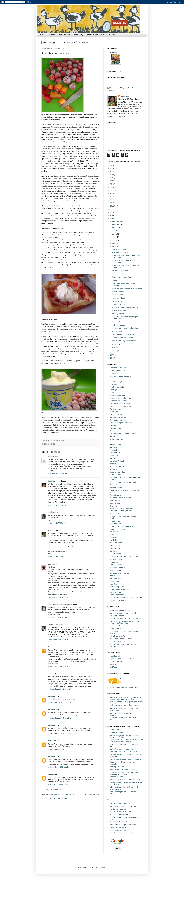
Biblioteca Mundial (116, 732)
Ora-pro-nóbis (117, 301)
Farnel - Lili (114, 456)
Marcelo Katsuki (115, 485)
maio (114, 243)
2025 (112, 168)
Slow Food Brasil (116, 565)
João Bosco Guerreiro (118, 466)
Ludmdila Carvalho (117, 475)
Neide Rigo (52, 530)
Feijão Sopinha (117, 295)
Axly (49, 564)
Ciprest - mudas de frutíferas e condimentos (125, 619)
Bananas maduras (118, 298)
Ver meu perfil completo (116, 116)
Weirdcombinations (117, 595)
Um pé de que (115, 664)
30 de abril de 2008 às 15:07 (58, 474)
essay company (65, 782)
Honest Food (114, 458)
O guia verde (114, 513)
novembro (116, 225)
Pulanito (113, 535)
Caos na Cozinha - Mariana (120, 403)
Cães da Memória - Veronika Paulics (123, 434)
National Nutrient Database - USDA (122, 769)
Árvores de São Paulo (118, 600)
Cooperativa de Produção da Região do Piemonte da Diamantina (124, 622)
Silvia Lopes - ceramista (118, 830)
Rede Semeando (116, 543)
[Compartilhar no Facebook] (51, 444)
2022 (112, 175)
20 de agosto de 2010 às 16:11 (59, 667)
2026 (112, 165)
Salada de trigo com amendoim (123, 338)
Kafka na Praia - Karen (118, 472)
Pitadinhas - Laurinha (117, 529)
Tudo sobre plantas (117, 587)
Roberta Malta (115, 546)
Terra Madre (114, 576)
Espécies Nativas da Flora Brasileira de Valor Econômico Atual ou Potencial (126, 741)
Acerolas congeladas (119, 249)
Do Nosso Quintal (116, 445)
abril (113, 247)
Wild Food (113, 667)
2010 (112, 212)
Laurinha (51, 456)
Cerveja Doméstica (117, 414)
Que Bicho (113, 540)
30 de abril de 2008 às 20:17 (58, 505)
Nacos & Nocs (115, 503)
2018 (112, 187)
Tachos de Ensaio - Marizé (119, 573)
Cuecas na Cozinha (117, 431)
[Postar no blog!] (46, 444)
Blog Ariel (113, 393)
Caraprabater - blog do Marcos (121, 406)
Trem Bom (113, 584)
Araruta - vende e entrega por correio (123, 613)
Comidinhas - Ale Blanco (119, 420)
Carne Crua (114, 412)
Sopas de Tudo (115, 570)
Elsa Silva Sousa (54, 481)
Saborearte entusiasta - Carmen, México (124, 557)
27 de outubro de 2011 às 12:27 (59, 689)
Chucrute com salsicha (118, 417)
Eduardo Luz (114, 450)
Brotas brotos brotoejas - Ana (120, 398)
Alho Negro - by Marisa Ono (120, 610)
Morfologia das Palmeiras (119, 767)
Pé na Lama (114, 537)
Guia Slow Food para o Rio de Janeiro (124, 752)
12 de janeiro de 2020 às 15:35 (59, 767)
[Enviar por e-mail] (43, 444)
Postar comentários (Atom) (57, 798)
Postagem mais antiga (90, 794)
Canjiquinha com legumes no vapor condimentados (125, 318)
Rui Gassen (114, 551)
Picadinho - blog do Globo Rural (121, 526)
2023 (112, 171)
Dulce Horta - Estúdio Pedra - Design (123, 806)
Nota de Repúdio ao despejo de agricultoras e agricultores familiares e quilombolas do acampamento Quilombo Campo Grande (126, 704)
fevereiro (115, 348)
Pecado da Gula (115, 521)
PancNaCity (64, 35)
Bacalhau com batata (117, 387)
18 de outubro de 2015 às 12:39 (59, 702)
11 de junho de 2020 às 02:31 (58, 785)
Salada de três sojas (119, 310)
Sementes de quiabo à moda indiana (125, 328)
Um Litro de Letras (116, 592)
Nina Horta (113, 506)
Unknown (51, 647)
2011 (112, 209)
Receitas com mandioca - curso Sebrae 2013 (126, 780)
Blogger (103, 867)
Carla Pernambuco (116, 409)
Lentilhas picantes (118, 325)
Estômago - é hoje (118, 304)
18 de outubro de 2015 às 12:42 (59, 718)
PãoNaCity (78, 35)
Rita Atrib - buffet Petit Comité (120, 822)
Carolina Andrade (54, 625)
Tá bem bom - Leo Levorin (119, 589)
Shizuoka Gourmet (116, 559)
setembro (115, 231)
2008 (112, 219)
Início (42, 35)
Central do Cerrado (117, 616)
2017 (112, 190)
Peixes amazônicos (119, 274)
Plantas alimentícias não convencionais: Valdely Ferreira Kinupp (124, 773)
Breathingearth (115, 656)
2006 (112, 358)
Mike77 (50, 774)
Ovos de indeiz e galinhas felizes (124, 341)
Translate (84, 43)
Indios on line (114, 464)
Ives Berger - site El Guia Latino (121, 812)
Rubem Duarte (115, 548)
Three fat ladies (115, 581)
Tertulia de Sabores (117, 578)
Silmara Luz (114, 562)
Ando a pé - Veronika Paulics (120, 376)
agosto (114, 234)
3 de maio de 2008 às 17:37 (58, 597)
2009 (112, 216)
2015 (112, 197)
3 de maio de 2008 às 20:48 (58, 617)
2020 (112, 181)
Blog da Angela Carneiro (119, 395)
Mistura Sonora (115, 495)
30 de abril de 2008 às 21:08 (58, 523)
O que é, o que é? (118, 331)
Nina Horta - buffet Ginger (119, 814)
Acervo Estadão (115, 730)
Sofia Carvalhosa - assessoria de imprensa (125, 833)
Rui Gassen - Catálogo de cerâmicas (123, 825)
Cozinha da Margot (117, 428)
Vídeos (52, 35)
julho (114, 237)
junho (114, 240)
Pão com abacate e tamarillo (122, 322)
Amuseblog (114, 373)
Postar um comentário (53, 790)
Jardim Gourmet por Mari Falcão (60, 604)
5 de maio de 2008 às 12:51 (58, 640)
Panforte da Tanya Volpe (118, 636)
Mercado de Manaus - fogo (121, 277)
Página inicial (71, 794)
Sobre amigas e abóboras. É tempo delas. (127, 288)
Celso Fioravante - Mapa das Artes (122, 803)
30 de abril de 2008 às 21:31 (58, 557)
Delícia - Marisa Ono (117, 439)
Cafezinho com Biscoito (118, 401)
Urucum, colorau (118, 314)
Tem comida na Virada (120, 271)
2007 (112, 355)
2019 (112, 184)
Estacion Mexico (115, 453)
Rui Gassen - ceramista (118, 827)
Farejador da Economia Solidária (122, 626)
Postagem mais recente (50, 794)
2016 (112, 193)
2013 (112, 203)
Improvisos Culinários (117, 461)
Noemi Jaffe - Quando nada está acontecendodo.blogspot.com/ (121, 510)
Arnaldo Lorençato (116, 382)
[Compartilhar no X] (49, 444)
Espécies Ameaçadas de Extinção (122, 659)
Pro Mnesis (114, 532)
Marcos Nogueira (116, 488)
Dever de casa (115, 442)
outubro (115, 228)
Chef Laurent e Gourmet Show (123, 334)
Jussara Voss (114, 469)
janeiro (114, 351)
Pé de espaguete (118, 292)
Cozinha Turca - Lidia (117, 425)
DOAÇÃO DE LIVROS (120, 252)
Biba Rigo (113, 390)
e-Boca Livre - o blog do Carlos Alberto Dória (126, 598)
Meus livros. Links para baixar (101, 35)
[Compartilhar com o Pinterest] (54, 444)
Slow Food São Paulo (117, 567)
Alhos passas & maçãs (118, 368)
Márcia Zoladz (115, 501)
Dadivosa (113, 436)
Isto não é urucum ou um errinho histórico (127, 307)
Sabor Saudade (115, 554)
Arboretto (113, 379)
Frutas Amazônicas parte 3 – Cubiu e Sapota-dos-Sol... (125, 261)
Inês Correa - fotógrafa (118, 809)
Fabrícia (51, 512)
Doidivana (113, 447)
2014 (112, 200)
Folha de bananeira (117, 629)
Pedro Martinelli (115, 524)
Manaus (114, 280)
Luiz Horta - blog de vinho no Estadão (123, 482)
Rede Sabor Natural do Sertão (121, 639)
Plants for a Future (116, 662)
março (114, 345)
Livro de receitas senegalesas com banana (125, 759)
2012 (112, 206)
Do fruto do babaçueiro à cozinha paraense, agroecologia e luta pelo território (126, 698)
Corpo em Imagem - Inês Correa (121, 423)
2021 (112, 178)
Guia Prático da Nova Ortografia (121, 749)
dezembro (116, 221)
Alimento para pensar (117, 371)
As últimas (113, 384)
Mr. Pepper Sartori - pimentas (120, 498)
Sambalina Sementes (117, 641)
